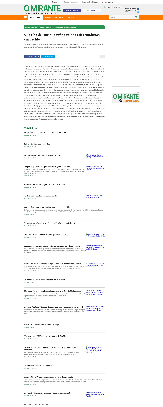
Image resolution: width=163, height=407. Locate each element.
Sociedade (49, 27)
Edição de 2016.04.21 (31, 27)
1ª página (41, 27)
